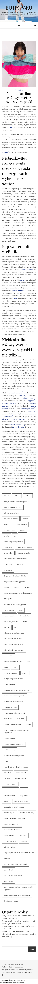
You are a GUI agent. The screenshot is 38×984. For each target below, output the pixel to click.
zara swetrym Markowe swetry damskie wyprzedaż (18, 888)
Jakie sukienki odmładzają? (13, 644)
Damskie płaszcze (27, 409)
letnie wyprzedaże (11, 673)
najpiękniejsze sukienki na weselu (16, 767)
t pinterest (23, 835)
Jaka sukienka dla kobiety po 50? (15, 633)
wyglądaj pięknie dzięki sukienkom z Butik (19, 853)
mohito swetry (9, 750)
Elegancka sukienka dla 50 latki (15, 576)
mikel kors (20, 719)
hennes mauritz (9, 616)
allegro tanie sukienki (11, 513)
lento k (15, 667)
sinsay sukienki (9, 795)
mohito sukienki (9, 738)
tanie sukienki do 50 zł (12, 824)
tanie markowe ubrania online (14, 818)
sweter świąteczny (27, 813)
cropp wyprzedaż (24, 553)
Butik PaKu (19, 7)
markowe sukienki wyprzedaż (14, 696)
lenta (6, 667)
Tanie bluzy (22, 395)
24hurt (6, 496)
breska (6, 536)
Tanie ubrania (9, 835)
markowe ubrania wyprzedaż (14, 713)
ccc (15, 536)
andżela (25, 519)
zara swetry (8, 881)
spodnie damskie (9, 403)
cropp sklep (8, 553)
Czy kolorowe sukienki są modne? (16, 559)
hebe (21, 610)
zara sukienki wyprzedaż (13, 875)
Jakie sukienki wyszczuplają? (14, 650)
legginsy (31, 401)
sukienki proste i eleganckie (14, 807)
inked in (7, 627)
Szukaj (32, 949)
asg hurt (7, 524)
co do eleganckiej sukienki (13, 541)
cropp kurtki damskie (24, 547)
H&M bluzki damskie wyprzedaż (15, 604)
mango (24, 673)
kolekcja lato (8, 656)
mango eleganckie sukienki (13, 679)
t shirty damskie (18, 427)
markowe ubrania (10, 707)
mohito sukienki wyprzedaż (14, 744)
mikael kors (8, 719)
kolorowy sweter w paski (13, 661)
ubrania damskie (10, 841)
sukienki (33, 414)
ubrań (9, 127)
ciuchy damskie (18, 419)
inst (15, 627)
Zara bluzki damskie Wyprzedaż (15, 864)
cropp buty (8, 547)
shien (24, 790)
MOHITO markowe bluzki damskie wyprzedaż (16, 731)
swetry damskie (27, 269)
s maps (6, 801)
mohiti (28, 724)
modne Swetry (15, 424)
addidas (17, 496)
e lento (16, 587)
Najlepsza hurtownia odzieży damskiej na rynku (17, 970)
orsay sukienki (21, 773)
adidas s (28, 496)
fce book (27, 587)
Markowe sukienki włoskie (13, 701)
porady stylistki (20, 778)
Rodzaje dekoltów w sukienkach (12, 967)
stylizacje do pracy (21, 801)
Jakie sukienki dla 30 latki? (13, 639)
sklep (15, 298)
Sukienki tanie (28, 398)
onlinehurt (7, 773)
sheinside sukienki (10, 790)
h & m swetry (9, 610)
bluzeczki (31, 411)
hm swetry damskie (11, 622)
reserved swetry (10, 784)
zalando (7, 858)
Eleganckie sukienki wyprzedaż (15, 581)
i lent (25, 622)
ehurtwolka (8, 570)
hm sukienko (24, 616)
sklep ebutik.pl (25, 795)
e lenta (6, 587)
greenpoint (8, 599)
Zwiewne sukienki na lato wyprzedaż (17, 895)
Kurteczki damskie (15, 393)
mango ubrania (9, 684)
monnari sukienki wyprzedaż (14, 755)
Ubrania (19, 90)
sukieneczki (8, 416)
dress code (8, 564)
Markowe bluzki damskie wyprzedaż (17, 690)
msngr (6, 761)
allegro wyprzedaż (11, 519)
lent (28, 661)
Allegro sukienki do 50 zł (13, 507)
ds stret (20, 564)
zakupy (22, 280)
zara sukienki (8, 870)
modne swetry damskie (12, 724)
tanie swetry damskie (12, 830)
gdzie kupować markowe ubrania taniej (18, 593)
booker (22, 530)
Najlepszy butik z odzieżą (16, 964)
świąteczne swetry (11, 901)
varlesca (24, 841)
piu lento (7, 778)
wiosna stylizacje (10, 847)
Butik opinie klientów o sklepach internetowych (17, 972)
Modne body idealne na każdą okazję (15, 931)
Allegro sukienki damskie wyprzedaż (17, 501)
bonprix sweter (9, 530)
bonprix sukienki (21, 524)
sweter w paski (9, 813)
